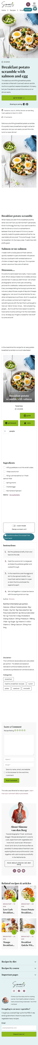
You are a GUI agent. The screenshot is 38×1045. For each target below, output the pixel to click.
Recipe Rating (9, 730)
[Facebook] (19, 870)
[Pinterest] (23, 870)
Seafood (16, 688)
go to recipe (17, 98)
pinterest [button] (12, 423)
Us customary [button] (15, 495)
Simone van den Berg (27, 110)
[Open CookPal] (35, 9)
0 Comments (8, 117)
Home (4, 10)
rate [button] (29, 423)
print (29, 416)
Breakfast (23, 10)
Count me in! (19, 1034)
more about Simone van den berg (19, 863)
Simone (11, 599)
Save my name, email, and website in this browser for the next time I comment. (18, 772)
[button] (28, 4)
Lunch (30, 684)
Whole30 (26, 688)
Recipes (13, 10)
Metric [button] (5, 495)
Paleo (7, 688)
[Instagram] (14, 870)
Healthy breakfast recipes (14, 684)
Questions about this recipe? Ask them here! (17, 536)
